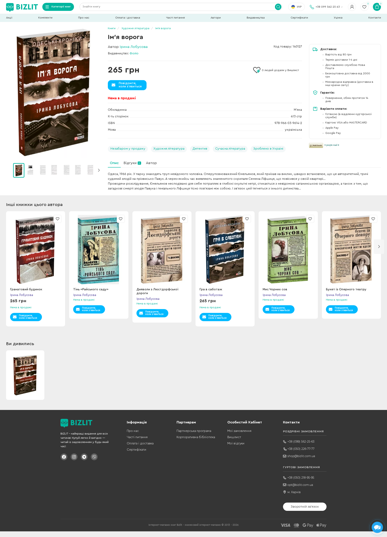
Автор (151, 163)
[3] (54, 170)
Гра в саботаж (211, 289)
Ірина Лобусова (134, 47)
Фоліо (134, 53)
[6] (90, 170)
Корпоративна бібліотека (196, 437)
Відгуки (132, 163)
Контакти (374, 17)
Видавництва (256, 17)
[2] (42, 170)
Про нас (83, 17)
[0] (18, 170)
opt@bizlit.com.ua (300, 485)
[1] (30, 170)
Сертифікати (299, 17)
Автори (216, 17)
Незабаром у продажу (127, 148)
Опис (114, 163)
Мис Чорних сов (275, 289)
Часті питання (175, 17)
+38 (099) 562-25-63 (300, 441)
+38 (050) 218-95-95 (300, 477)
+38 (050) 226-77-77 (300, 449)
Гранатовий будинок (26, 289)
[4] (66, 170)
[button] (99, 170)
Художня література (168, 148)
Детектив (199, 148)
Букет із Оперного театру (346, 289)
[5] (78, 170)
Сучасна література (230, 148)
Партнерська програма (194, 430)
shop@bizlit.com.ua (301, 456)
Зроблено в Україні (268, 148)
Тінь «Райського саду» (90, 289)
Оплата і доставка (127, 17)
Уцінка (338, 17)
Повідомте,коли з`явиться (130, 85)
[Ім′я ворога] (53, 93)
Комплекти (45, 17)
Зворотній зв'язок (305, 506)
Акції (9, 17)
